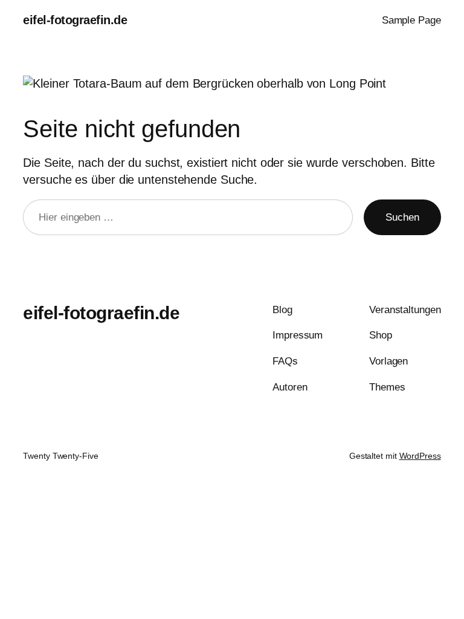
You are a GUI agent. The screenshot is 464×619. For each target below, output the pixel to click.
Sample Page (411, 20)
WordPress (420, 456)
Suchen (402, 217)
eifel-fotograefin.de (75, 20)
